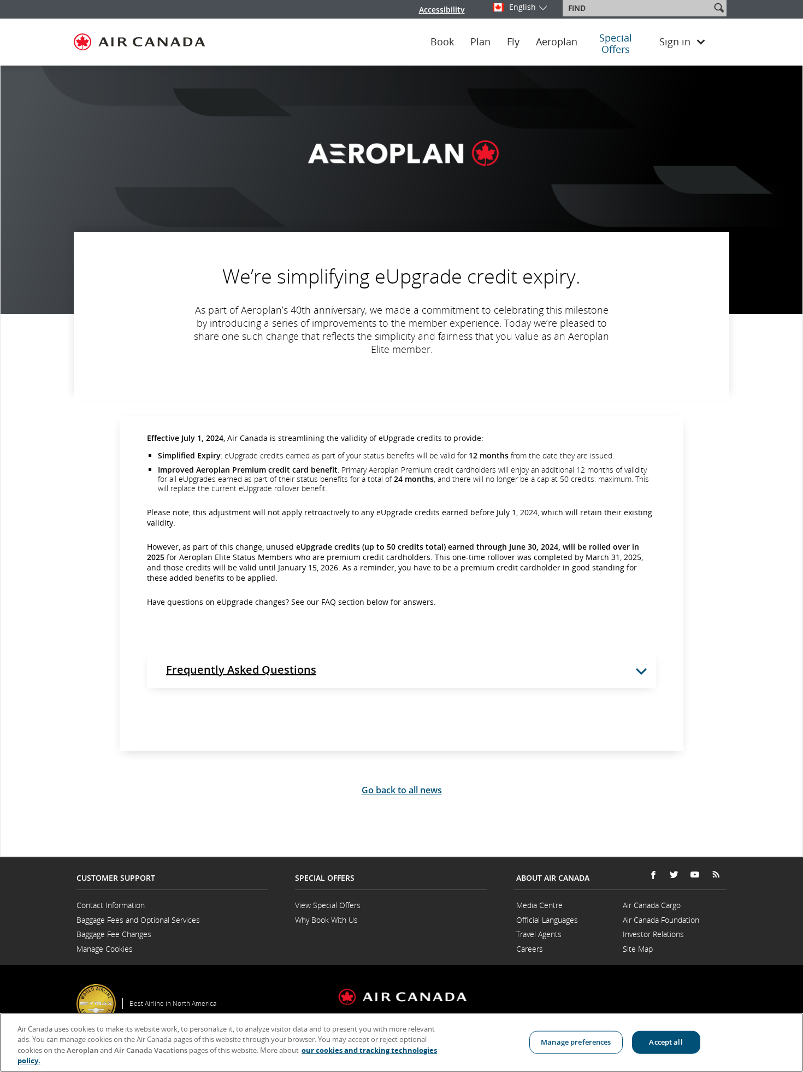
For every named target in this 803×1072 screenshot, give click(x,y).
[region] (401, 1042)
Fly (513, 42)
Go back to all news (402, 790)
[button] (719, 8)
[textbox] (638, 8)
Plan (480, 42)
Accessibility (442, 9)
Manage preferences (576, 1042)
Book (442, 42)
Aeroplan (556, 42)
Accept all (665, 1042)
